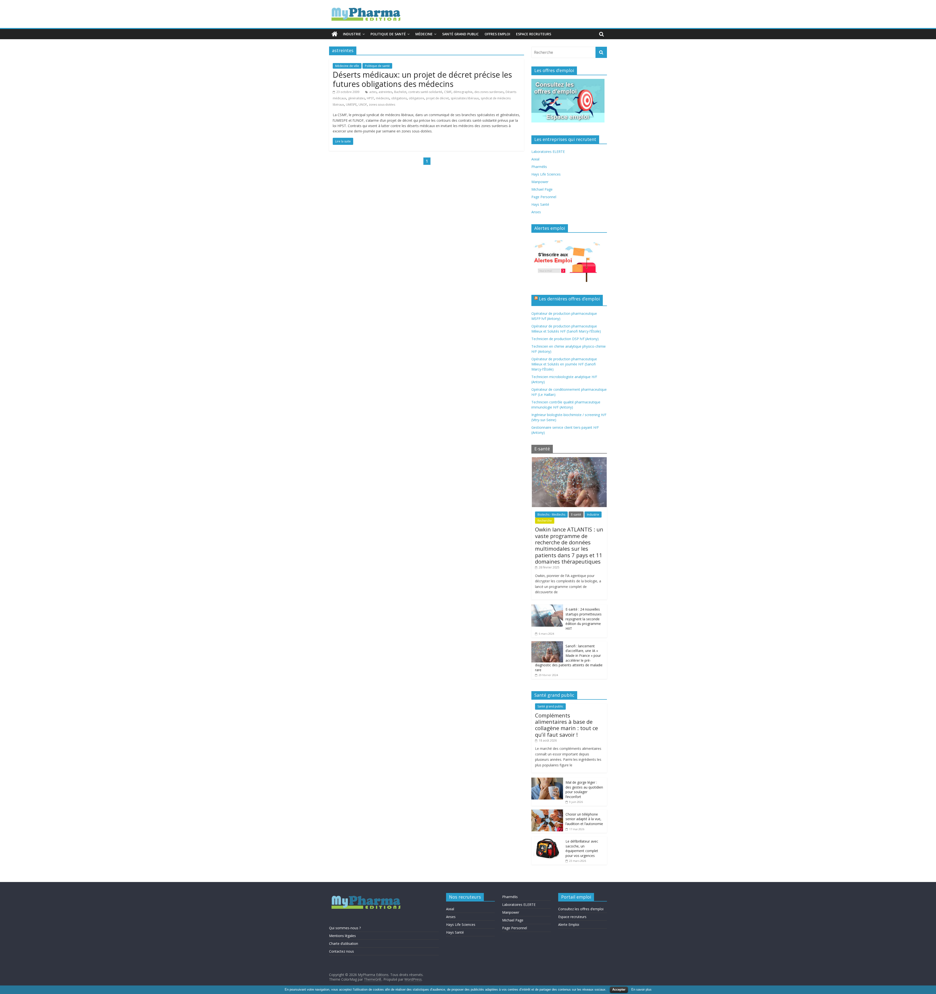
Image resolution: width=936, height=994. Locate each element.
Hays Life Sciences (546, 174)
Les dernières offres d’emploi (569, 299)
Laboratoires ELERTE (548, 151)
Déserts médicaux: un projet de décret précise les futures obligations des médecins (422, 79)
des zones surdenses (489, 92)
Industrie (352, 34)
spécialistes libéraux (465, 98)
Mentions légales (342, 935)
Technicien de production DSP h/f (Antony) (565, 338)
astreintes (385, 92)
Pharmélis (539, 166)
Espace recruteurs (533, 34)
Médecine (424, 34)
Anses (536, 212)
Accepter (618, 989)
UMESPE (351, 104)
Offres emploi (497, 34)
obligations (399, 98)
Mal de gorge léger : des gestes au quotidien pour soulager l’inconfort (584, 789)
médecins (382, 98)
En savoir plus (641, 989)
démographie (462, 92)
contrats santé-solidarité (425, 92)
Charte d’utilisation (343, 943)
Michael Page (542, 189)
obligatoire (416, 98)
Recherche (544, 521)
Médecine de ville (347, 66)
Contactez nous (341, 951)
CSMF (447, 92)
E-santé (576, 514)
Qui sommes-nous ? (345, 928)
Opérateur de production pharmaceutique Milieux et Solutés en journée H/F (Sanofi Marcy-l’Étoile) (564, 364)
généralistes (356, 98)
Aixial (535, 159)
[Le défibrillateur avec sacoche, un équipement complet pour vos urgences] (547, 839)
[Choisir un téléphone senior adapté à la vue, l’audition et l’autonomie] (547, 812)
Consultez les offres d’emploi (581, 909)
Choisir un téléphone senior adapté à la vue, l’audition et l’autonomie (584, 819)
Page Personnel (543, 197)
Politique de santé (388, 34)
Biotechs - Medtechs (551, 514)
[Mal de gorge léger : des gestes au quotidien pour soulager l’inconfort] (547, 780)
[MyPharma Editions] (334, 34)
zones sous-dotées (382, 104)
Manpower (539, 181)
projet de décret (437, 98)
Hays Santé (540, 204)
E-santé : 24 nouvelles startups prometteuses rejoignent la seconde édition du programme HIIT (584, 619)
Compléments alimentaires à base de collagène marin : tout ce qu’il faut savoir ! (566, 725)
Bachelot (400, 92)
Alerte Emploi (568, 924)
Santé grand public (460, 34)
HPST (370, 98)
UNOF (363, 104)
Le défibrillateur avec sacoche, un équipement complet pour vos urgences (582, 848)
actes (373, 92)
